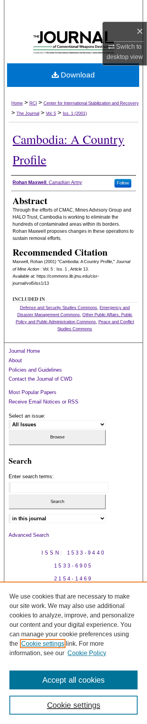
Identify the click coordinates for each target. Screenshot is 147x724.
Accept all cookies (73, 680)
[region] (73, 653)
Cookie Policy (86, 653)
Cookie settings (42, 643)
